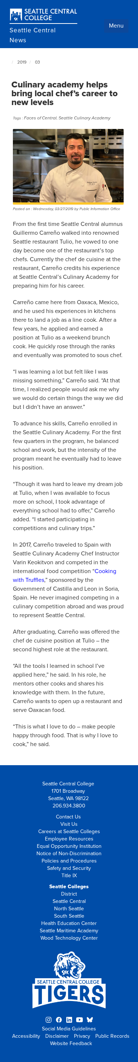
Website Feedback (71, 1043)
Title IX (69, 875)
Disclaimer (57, 1036)
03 (37, 62)
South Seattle (69, 916)
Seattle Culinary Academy (84, 117)
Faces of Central (40, 117)
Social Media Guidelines (69, 1029)
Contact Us (68, 817)
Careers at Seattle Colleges (69, 831)
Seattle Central (69, 901)
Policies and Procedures (69, 861)
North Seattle (69, 909)
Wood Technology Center (69, 938)
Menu (116, 25)
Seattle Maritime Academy (69, 931)
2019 (21, 62)
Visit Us (69, 824)
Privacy (82, 1036)
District (69, 894)
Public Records (112, 1036)
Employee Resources (69, 839)
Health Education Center (69, 923)
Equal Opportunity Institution (69, 846)
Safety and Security (69, 868)
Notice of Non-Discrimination (69, 853)
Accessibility (26, 1036)
